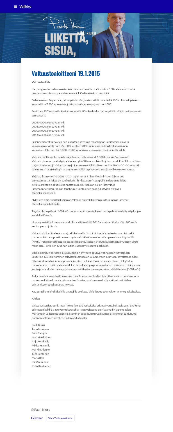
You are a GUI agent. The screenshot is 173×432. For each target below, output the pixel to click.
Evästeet (37, 418)
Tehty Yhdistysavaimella (60, 418)
